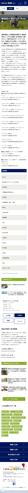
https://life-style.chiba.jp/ (8, 351)
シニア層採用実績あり (7, 414)
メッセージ (24, 8)
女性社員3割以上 (6, 417)
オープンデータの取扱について (19, 487)
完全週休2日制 (5, 423)
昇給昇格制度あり (6, 426)
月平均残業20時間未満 (17, 426)
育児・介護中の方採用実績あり (18, 417)
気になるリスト (20, 3)
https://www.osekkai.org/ (8, 357)
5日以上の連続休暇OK (7, 420)
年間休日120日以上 (14, 423)
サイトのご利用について (7, 487)
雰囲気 (17, 8)
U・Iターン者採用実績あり (17, 411)
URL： (4, 310)
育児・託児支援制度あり (7, 429)
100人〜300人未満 (14, 432)
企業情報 (10, 8)
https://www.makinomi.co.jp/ (10, 273)
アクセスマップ (20, 476)
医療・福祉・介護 (9, 308)
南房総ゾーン (5, 435)
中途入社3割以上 (18, 414)
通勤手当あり (5, 432)
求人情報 (3, 8)
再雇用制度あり (17, 420)
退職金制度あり (18, 429)
